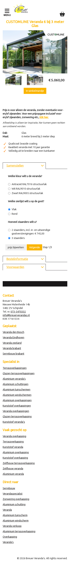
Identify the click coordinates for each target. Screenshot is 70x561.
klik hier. (44, 117)
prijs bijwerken (16, 247)
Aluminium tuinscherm (15, 515)
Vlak (14, 209)
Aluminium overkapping (16, 452)
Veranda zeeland (12, 342)
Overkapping (10, 536)
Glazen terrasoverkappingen (18, 373)
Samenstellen (15, 165)
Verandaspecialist (12, 493)
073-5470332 (18, 311)
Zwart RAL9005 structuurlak (27, 193)
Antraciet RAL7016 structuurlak (29, 184)
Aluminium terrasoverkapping (19, 531)
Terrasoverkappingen (15, 368)
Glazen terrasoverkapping (17, 416)
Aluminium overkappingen (17, 400)
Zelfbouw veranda (13, 468)
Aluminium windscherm (16, 520)
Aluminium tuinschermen (16, 389)
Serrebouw (9, 488)
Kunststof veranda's (14, 421)
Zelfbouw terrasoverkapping (19, 463)
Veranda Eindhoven (13, 337)
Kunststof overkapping (15, 457)
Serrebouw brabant (13, 353)
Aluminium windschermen (17, 395)
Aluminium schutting (14, 504)
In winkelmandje (35, 90)
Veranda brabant (12, 348)
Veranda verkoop (12, 526)
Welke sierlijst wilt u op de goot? (26, 201)
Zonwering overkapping (16, 499)
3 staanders (18, 238)
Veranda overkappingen (16, 411)
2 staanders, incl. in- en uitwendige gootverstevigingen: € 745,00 (31, 232)
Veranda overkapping (14, 436)
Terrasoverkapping (13, 441)
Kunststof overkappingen (17, 405)
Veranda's (8, 542)
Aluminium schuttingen (15, 384)
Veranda (7, 509)
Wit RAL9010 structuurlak (26, 188)
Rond (14, 213)
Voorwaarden (15, 267)
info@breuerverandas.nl (16, 315)
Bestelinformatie (17, 258)
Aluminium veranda (13, 473)
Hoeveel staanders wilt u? (22, 221)
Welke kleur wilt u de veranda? (25, 176)
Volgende (34, 247)
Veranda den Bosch (13, 332)
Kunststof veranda (13, 447)
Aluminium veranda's (14, 378)
